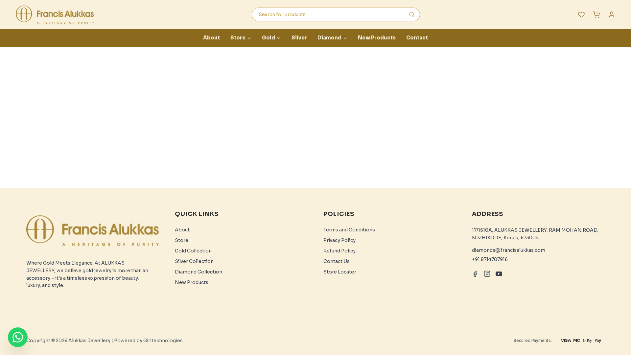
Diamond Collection (198, 272)
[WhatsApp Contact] (18, 337)
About (211, 38)
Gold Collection (193, 251)
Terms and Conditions (349, 230)
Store (237, 38)
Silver (299, 38)
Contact (417, 38)
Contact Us (336, 261)
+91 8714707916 (490, 259)
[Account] (611, 14)
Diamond (329, 38)
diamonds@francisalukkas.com (508, 250)
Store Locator (339, 272)
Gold (268, 38)
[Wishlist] (581, 14)
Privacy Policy (339, 240)
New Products (377, 38)
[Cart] (596, 14)
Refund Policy (339, 251)
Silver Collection (194, 261)
